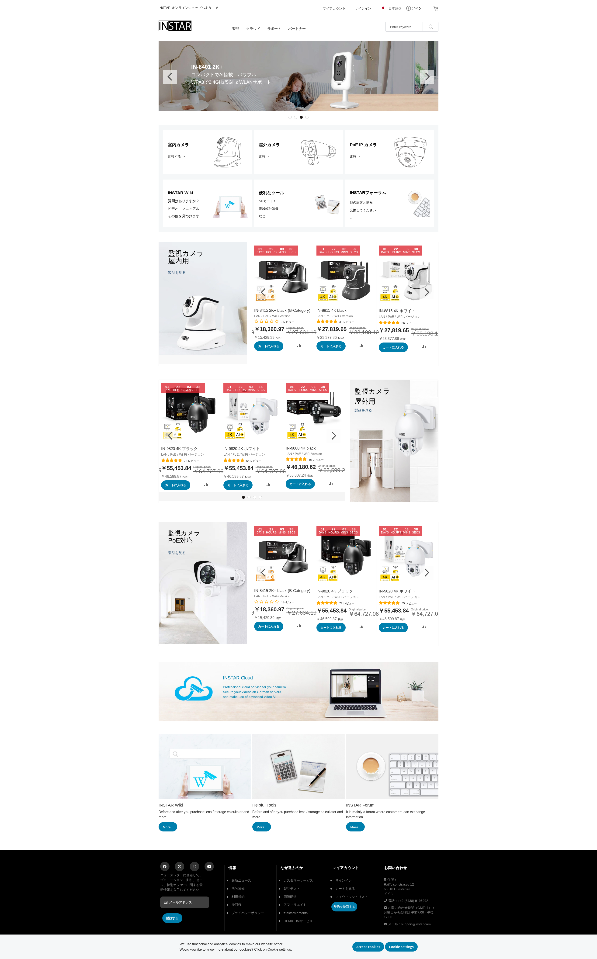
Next (427, 77)
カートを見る (345, 888)
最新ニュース (241, 880)
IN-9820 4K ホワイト (241, 449)
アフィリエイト (295, 905)
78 (191, 461)
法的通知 (238, 888)
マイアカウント (334, 8)
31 (346, 322)
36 (409, 323)
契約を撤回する (344, 906)
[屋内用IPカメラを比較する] (203, 363)
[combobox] (411, 27)
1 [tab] (290, 117)
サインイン (363, 8)
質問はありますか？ (183, 201)
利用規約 (238, 897)
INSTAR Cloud (238, 677)
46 (316, 459)
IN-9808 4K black (301, 448)
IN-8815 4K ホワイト (397, 311)
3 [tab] (301, 117)
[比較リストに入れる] (299, 345)
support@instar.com (416, 924)
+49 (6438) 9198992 (413, 901)
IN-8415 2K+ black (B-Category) (282, 310)
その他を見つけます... (185, 216)
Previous (170, 77)
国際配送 (290, 897)
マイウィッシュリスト (351, 897)
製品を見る (177, 272)
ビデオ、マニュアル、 (185, 209)
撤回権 (236, 905)
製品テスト (292, 888)
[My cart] (435, 8)
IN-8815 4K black (331, 310)
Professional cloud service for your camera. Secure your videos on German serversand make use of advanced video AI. (255, 692)
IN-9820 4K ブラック (179, 449)
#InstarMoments (296, 913)
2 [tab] (295, 117)
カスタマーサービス (298, 880)
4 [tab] (307, 117)
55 (253, 461)
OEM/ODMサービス (298, 921)
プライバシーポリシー (248, 913)
